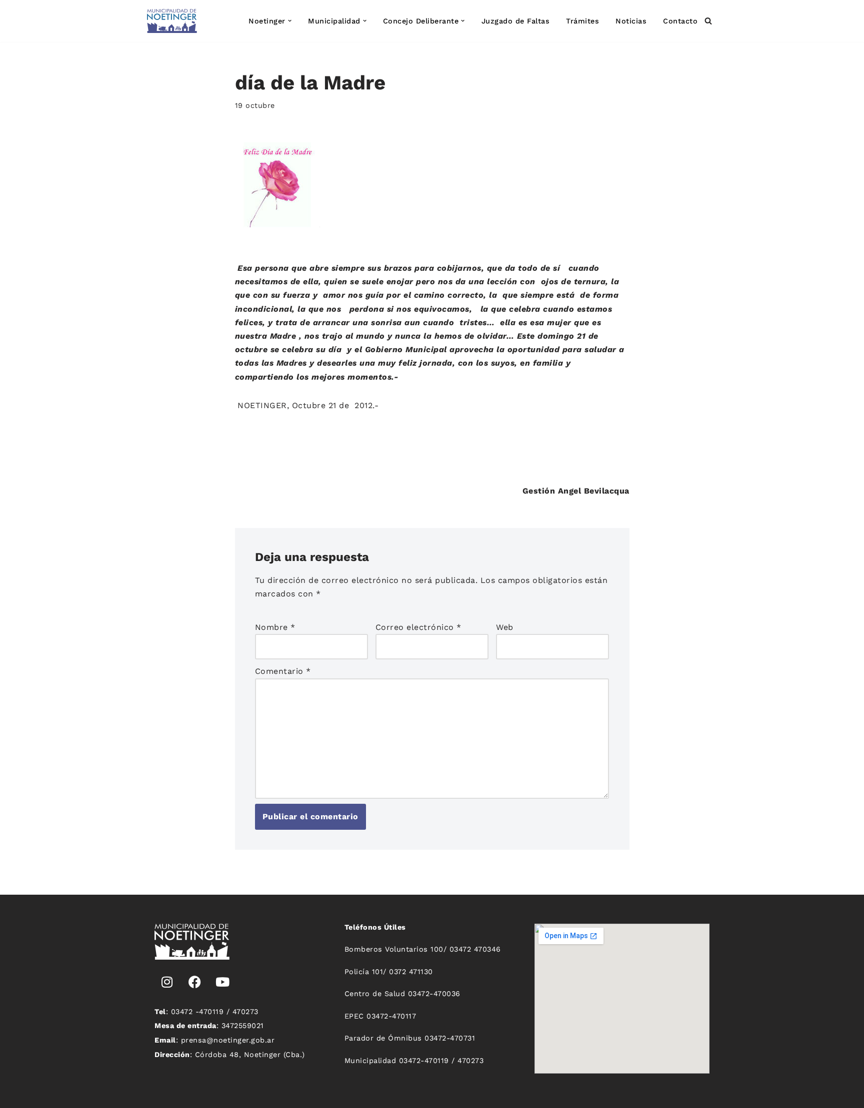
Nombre (275, 627)
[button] (290, 20)
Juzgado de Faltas (516, 21)
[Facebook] (195, 982)
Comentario (283, 671)
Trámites (582, 21)
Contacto (680, 21)
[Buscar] (708, 20)
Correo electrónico (419, 627)
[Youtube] (222, 982)
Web (505, 627)
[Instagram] (167, 982)
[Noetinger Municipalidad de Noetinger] (172, 21)
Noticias (631, 21)
